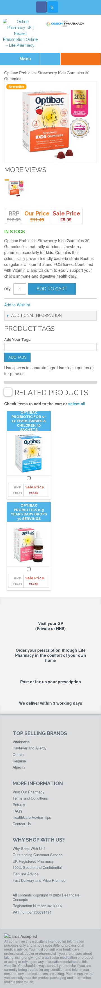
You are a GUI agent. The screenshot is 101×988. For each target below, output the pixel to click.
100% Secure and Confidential (37, 867)
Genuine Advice (25, 873)
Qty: (8, 289)
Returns (19, 804)
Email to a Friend (42, 305)
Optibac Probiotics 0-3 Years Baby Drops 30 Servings (29, 511)
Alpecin (19, 767)
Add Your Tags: (17, 339)
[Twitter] (52, 7)
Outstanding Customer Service (38, 854)
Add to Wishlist (17, 305)
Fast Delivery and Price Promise (39, 880)
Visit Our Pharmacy (29, 792)
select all (76, 403)
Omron (18, 754)
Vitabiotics (21, 741)
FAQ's (17, 811)
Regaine (19, 761)
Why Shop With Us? (29, 848)
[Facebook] (41, 7)
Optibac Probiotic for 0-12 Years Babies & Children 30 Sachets (29, 421)
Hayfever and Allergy (30, 748)
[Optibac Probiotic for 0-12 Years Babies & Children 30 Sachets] (29, 453)
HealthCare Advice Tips (32, 817)
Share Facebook (53, 305)
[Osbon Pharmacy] (66, 24)
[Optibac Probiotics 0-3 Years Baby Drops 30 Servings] (29, 544)
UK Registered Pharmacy (33, 861)
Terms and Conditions (30, 798)
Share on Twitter (64, 305)
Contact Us (22, 823)
